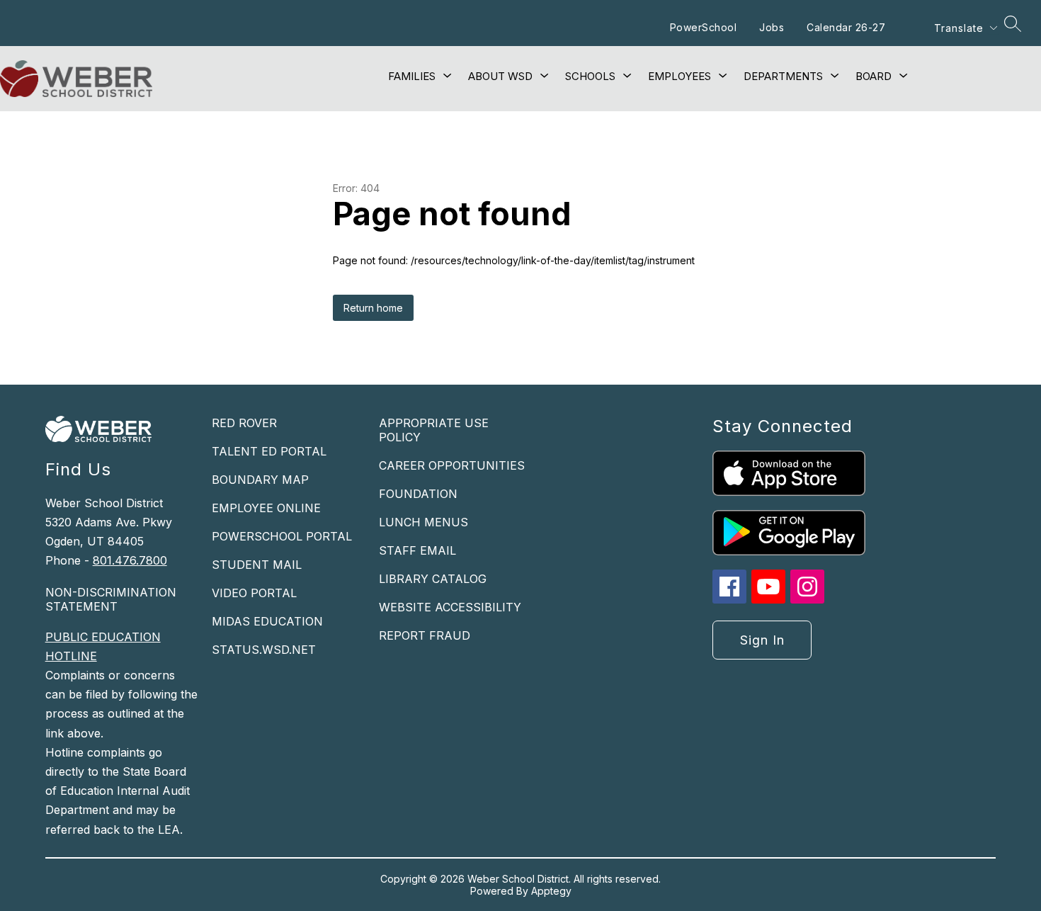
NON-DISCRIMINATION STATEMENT (110, 599)
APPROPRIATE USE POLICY (434, 430)
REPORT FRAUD (424, 635)
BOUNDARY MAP (260, 480)
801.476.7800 (130, 560)
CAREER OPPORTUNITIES (452, 465)
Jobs (771, 27)
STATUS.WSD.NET (264, 650)
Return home (373, 308)
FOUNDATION (418, 494)
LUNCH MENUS (423, 522)
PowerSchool (703, 27)
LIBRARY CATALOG (433, 579)
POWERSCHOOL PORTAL (282, 536)
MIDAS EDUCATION (267, 621)
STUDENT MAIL (257, 565)
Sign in (762, 640)
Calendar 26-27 (846, 27)
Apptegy (551, 891)
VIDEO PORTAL (254, 593)
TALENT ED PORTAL (269, 451)
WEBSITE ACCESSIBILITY (450, 607)
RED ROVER (244, 423)
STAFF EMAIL (417, 550)
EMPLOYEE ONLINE (266, 508)
